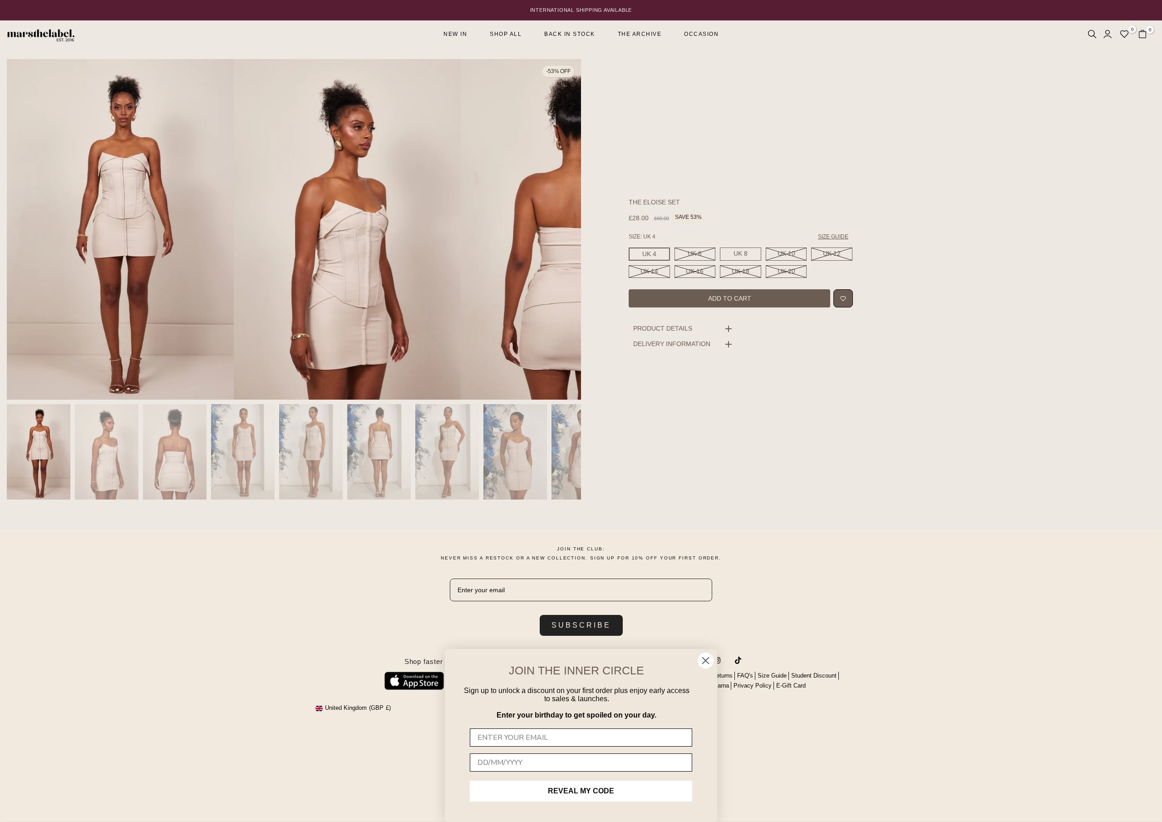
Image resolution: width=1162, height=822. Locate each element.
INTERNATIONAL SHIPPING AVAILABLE (581, 10)
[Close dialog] (706, 660)
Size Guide (772, 675)
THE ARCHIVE (640, 34)
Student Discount (814, 675)
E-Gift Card (791, 685)
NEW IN (455, 34)
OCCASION (701, 34)
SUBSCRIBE (581, 625)
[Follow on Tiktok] (738, 660)
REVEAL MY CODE (581, 791)
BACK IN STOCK (569, 34)
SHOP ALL (506, 34)
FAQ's (745, 675)
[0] (1124, 34)
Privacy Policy (753, 685)
